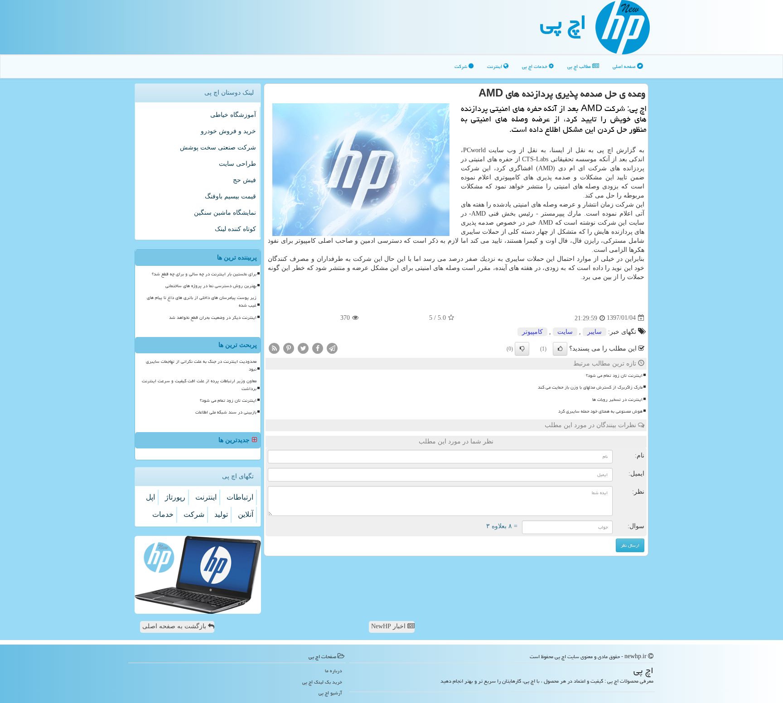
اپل (150, 497)
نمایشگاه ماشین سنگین (225, 212)
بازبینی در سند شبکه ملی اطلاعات (225, 412)
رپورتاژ (175, 497)
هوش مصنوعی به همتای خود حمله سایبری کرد (600, 411)
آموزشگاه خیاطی (233, 114)
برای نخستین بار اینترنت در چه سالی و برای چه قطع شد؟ (204, 274)
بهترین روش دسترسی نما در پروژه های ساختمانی (210, 285)
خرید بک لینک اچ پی (322, 682)
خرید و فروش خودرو (228, 131)
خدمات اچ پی (535, 66)
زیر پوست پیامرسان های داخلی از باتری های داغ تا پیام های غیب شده (201, 301)
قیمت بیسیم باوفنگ (230, 196)
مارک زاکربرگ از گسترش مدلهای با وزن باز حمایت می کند (590, 387)
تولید (221, 514)
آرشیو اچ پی (330, 693)
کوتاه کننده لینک (235, 229)
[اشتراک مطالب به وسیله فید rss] (274, 347)
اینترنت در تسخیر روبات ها (617, 399)
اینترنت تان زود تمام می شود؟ (614, 375)
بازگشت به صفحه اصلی (175, 626)
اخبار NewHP (389, 626)
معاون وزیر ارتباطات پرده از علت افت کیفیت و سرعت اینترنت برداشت (199, 384)
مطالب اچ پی (579, 66)
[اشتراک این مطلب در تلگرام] (332, 347)
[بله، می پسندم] (560, 349)
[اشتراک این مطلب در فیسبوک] (317, 347)
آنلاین (245, 514)
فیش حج (244, 180)
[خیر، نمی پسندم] (522, 349)
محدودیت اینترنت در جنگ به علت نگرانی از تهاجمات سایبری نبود (201, 365)
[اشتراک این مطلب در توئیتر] (303, 347)
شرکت (461, 66)
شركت (194, 514)
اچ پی (563, 22)
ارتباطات (240, 497)
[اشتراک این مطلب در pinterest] (288, 347)
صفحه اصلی (625, 66)
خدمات (163, 514)
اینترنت (495, 66)
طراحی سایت (237, 163)
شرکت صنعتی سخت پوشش (218, 147)
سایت (565, 331)
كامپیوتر (532, 331)
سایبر (594, 331)
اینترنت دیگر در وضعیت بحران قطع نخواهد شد (212, 317)
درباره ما (333, 670)
